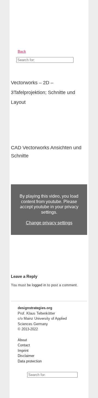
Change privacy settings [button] (49, 222)
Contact (24, 345)
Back (22, 51)
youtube (22, 384)
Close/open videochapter (83, 177)
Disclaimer (26, 356)
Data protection (30, 361)
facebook (34, 384)
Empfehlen (19, 118)
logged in (39, 285)
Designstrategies (44, 16)
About (22, 340)
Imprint (23, 351)
